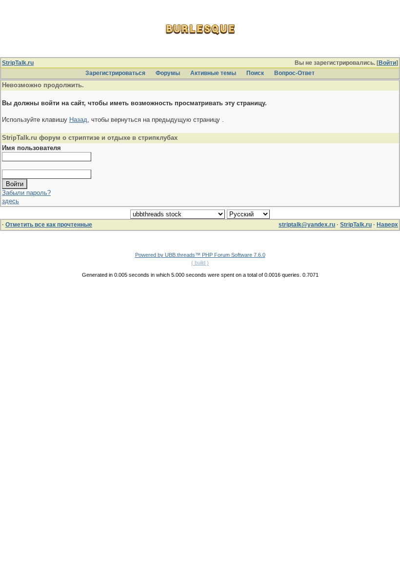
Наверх (387, 224)
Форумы (168, 73)
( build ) (200, 263)
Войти (387, 62)
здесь (10, 201)
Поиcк (255, 73)
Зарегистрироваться (115, 73)
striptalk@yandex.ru (307, 224)
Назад (78, 119)
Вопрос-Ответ (294, 73)
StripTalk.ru (18, 62)
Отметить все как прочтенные (48, 224)
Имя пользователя (31, 148)
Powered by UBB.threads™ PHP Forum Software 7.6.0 (200, 255)
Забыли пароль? (26, 192)
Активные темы (213, 73)
